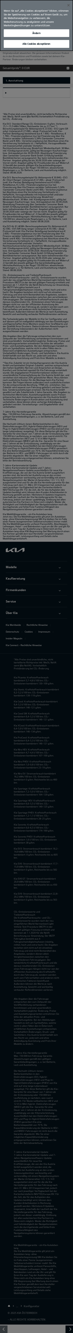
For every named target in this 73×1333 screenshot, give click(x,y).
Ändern (36, 33)
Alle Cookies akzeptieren (36, 43)
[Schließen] (68, 5)
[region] (36, 25)
